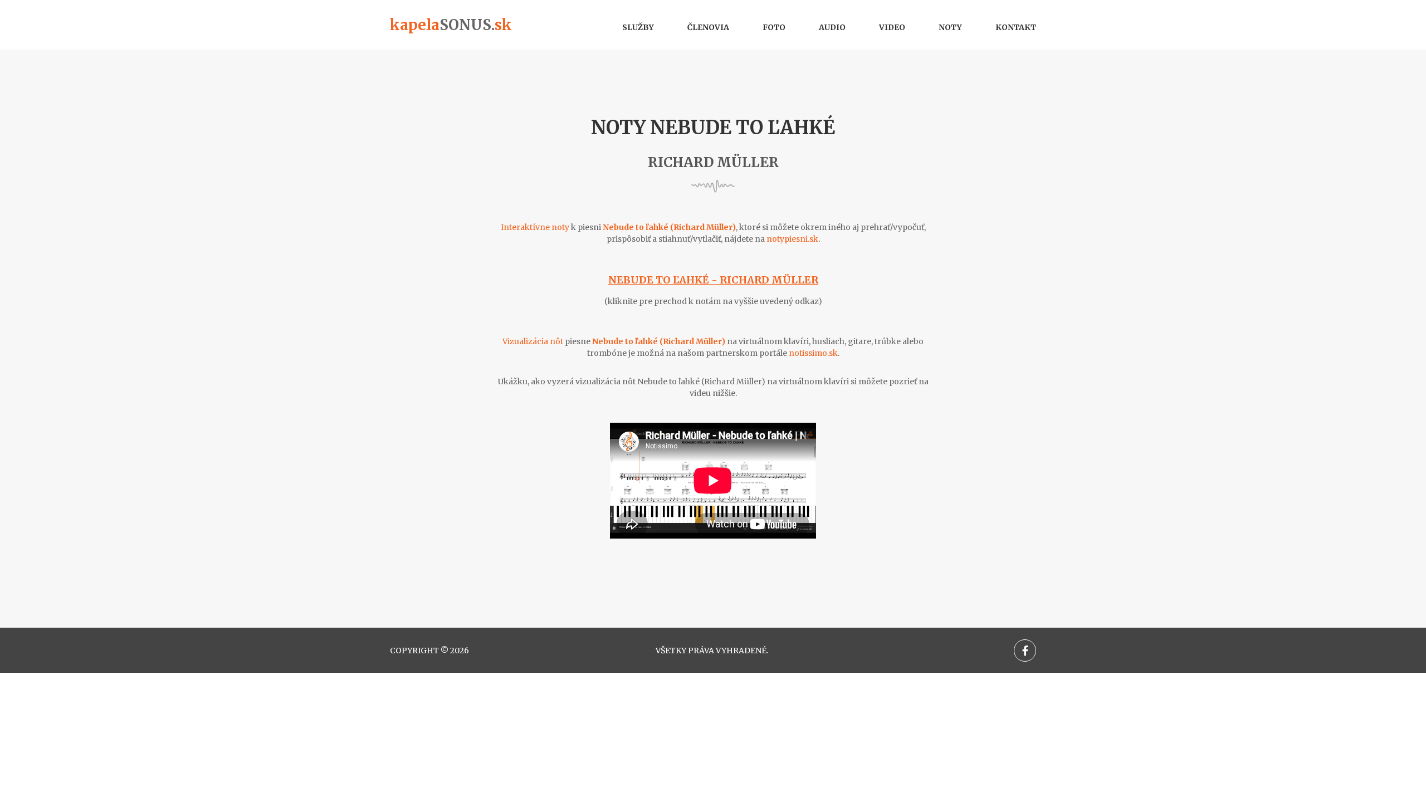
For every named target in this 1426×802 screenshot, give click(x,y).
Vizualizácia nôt (532, 341)
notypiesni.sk (792, 239)
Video (892, 27)
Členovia (708, 27)
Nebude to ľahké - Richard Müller (713, 279)
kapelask (451, 25)
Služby (638, 27)
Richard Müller (713, 162)
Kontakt (1015, 27)
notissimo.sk (813, 353)
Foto (774, 27)
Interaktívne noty (535, 227)
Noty (950, 27)
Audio (832, 27)
